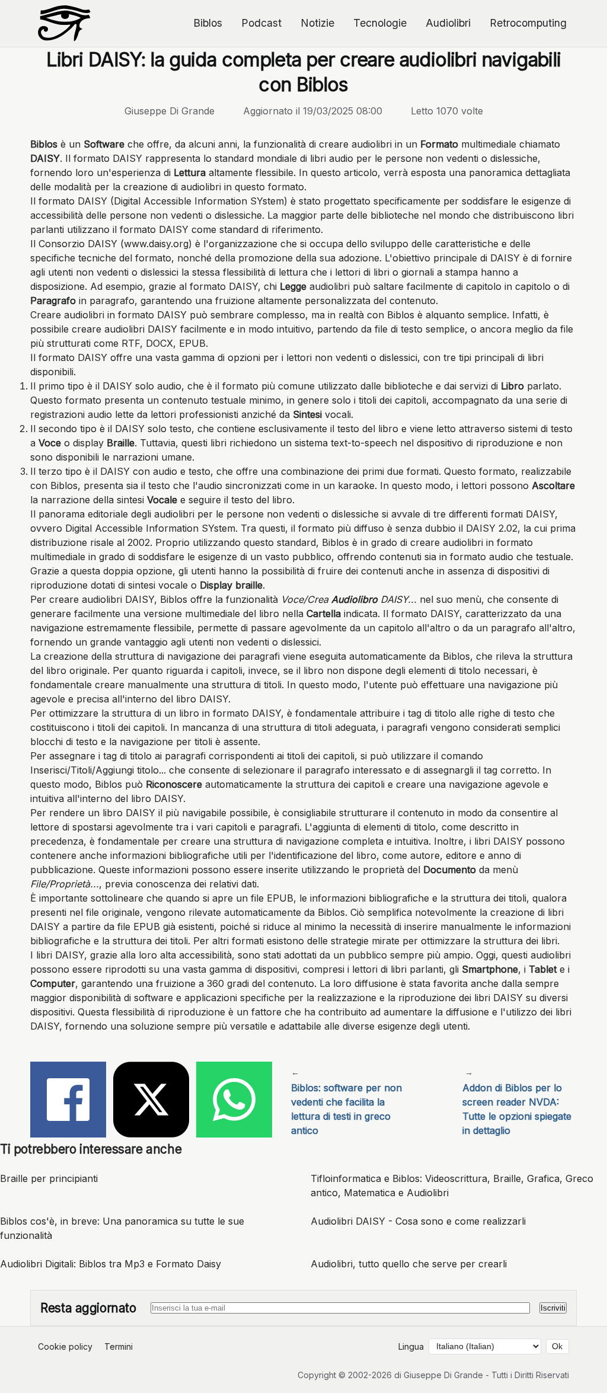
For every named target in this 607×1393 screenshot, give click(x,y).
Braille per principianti (49, 1178)
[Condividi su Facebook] (68, 1101)
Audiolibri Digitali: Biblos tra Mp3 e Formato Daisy (110, 1264)
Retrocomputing (528, 23)
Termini (118, 1346)
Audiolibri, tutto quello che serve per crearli (409, 1264)
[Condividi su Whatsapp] (234, 1101)
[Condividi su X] (151, 1101)
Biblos (207, 23)
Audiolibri (448, 23)
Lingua (411, 1346)
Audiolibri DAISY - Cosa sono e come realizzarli (418, 1221)
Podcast (261, 23)
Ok (557, 1346)
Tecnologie (380, 23)
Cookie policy (65, 1346)
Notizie (317, 23)
